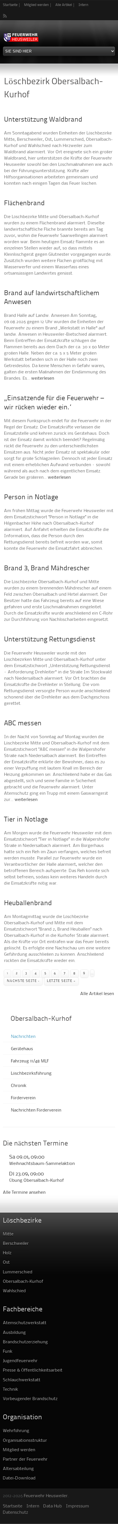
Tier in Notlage (26, 819)
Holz (7, 1253)
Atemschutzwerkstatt (24, 1323)
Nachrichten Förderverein (36, 1110)
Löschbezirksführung (31, 1074)
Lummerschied (17, 1272)
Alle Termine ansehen (24, 1193)
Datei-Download (19, 1478)
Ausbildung (14, 1333)
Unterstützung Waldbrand (43, 119)
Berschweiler (16, 1244)
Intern (83, 5)
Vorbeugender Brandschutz (30, 1399)
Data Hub (52, 1506)
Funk (7, 1352)
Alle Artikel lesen (97, 994)
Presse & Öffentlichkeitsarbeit (32, 1370)
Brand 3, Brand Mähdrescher (47, 568)
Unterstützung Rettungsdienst (49, 639)
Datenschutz (15, 1513)
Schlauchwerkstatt (21, 1380)
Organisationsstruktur (25, 1441)
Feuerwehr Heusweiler (46, 1496)
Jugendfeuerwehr (20, 1361)
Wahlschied (14, 1291)
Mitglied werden (36, 5)
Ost (6, 1263)
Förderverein (23, 1098)
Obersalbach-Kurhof (23, 1282)
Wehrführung (16, 1431)
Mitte (8, 1234)
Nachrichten (23, 1037)
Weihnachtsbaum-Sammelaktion (42, 1164)
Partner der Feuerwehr (25, 1459)
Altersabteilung (18, 1469)
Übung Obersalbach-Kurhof (36, 1181)
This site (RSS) (5, 15)
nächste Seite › (23, 981)
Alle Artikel (63, 5)
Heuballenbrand (28, 903)
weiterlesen (42, 379)
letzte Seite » (61, 981)
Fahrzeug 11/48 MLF (30, 1061)
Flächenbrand (24, 203)
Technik (10, 1390)
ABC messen (23, 723)
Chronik (18, 1086)
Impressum (77, 1506)
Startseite (10, 5)
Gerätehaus (22, 1049)
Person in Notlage (31, 497)
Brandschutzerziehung (25, 1342)
